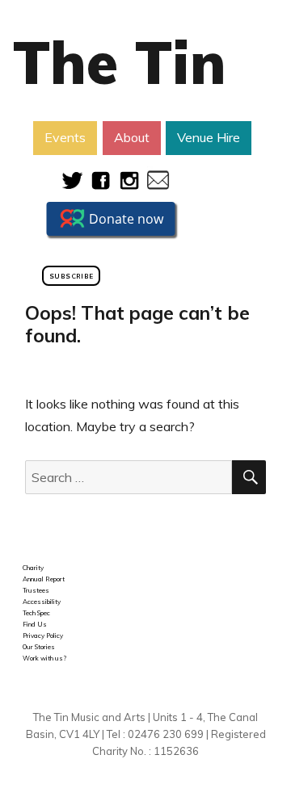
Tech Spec (36, 613)
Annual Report (44, 579)
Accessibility (42, 602)
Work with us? (44, 658)
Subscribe (71, 276)
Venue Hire (208, 137)
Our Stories (39, 647)
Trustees (36, 590)
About (132, 137)
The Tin (119, 62)
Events (65, 137)
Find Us (35, 624)
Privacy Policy (43, 635)
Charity (33, 568)
